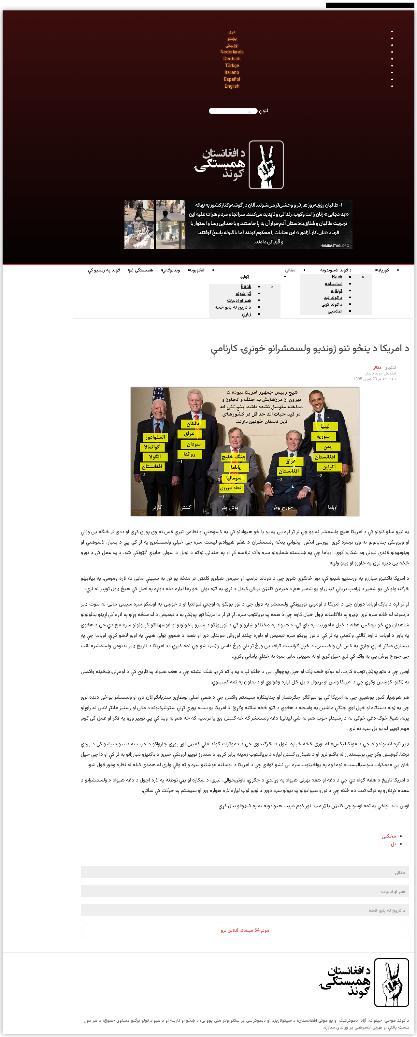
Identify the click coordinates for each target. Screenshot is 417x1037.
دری (232, 32)
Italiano (232, 73)
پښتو (232, 38)
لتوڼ (263, 111)
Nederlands (232, 52)
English (232, 86)
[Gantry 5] (364, 984)
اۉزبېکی (231, 45)
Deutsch (231, 59)
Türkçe (232, 66)
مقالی (376, 368)
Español (232, 79)
